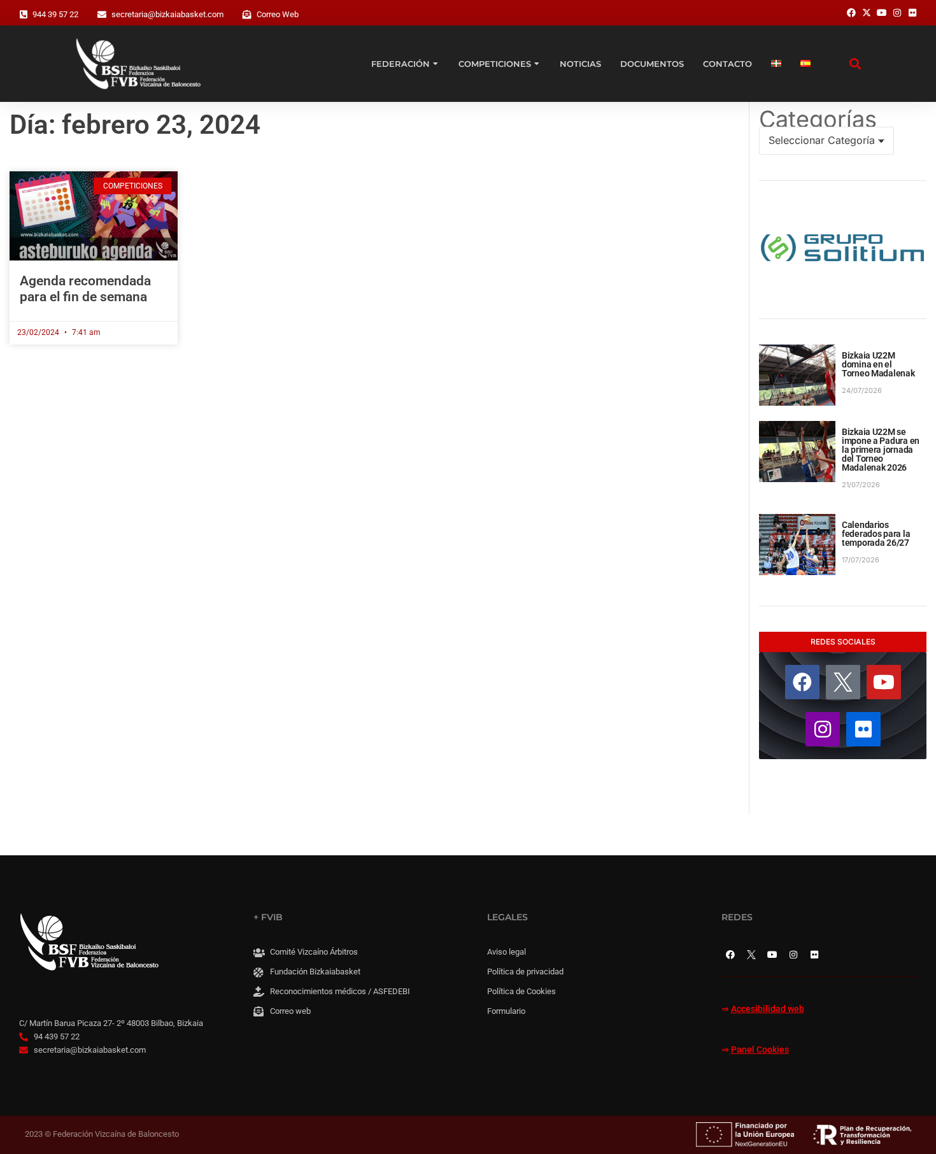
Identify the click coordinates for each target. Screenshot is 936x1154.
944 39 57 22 (55, 14)
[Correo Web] (247, 14)
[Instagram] (822, 729)
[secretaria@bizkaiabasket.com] (101, 14)
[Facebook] (802, 682)
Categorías (818, 119)
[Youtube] (884, 682)
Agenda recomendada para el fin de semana (85, 288)
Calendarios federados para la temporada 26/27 (876, 534)
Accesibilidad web (767, 1009)
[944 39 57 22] (23, 14)
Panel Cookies (760, 1049)
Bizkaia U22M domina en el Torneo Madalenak (878, 364)
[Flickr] (863, 729)
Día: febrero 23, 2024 (135, 124)
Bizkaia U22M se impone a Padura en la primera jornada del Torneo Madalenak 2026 (880, 450)
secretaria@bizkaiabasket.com (167, 14)
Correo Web (278, 14)
